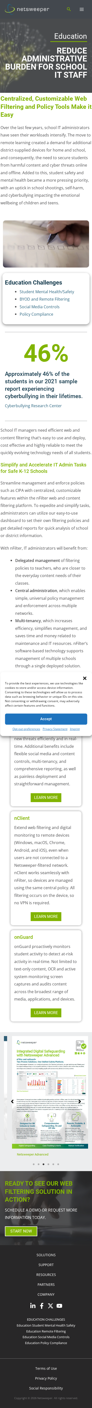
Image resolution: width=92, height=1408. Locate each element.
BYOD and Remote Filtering (45, 299)
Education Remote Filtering (46, 1339)
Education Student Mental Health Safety (46, 1333)
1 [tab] (33, 1172)
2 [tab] (38, 1172)
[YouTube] (59, 1314)
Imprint (75, 729)
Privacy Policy (46, 1386)
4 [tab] (48, 1172)
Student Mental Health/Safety (47, 291)
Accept (46, 719)
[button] (84, 678)
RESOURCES (46, 1283)
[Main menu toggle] (81, 9)
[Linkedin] (33, 1314)
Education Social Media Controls (46, 1345)
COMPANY (46, 1302)
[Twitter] (50, 1314)
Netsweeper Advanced (27, 1154)
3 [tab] (43, 1172)
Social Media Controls (40, 306)
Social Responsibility (46, 1396)
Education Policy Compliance (46, 1351)
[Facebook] (42, 1314)
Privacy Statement (55, 729)
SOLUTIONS (46, 1263)
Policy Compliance (36, 314)
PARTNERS (46, 1293)
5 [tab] (53, 1172)
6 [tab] (58, 1172)
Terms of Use (46, 1376)
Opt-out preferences (26, 729)
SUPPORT (46, 1273)
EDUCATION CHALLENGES (46, 1328)
